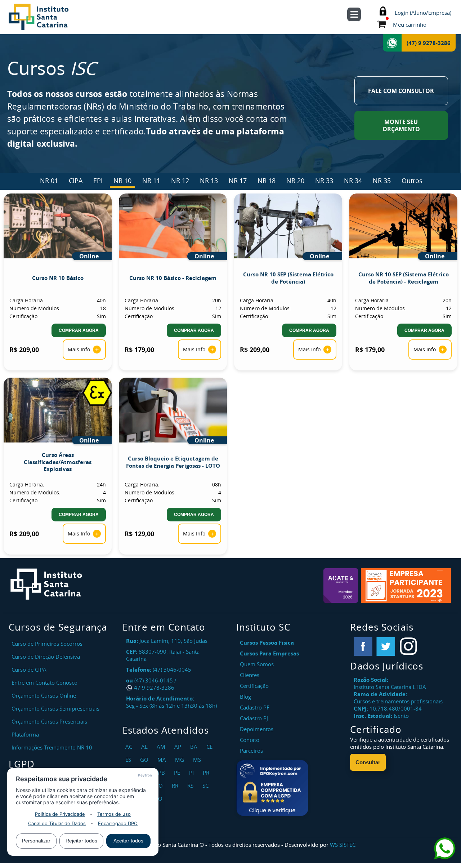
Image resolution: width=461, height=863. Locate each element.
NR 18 (267, 180)
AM (162, 746)
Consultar (367, 762)
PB (162, 772)
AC (129, 746)
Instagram (408, 646)
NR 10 (122, 180)
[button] (272, 788)
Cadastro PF (254, 707)
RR (176, 785)
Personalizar (36, 841)
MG (180, 759)
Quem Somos (257, 664)
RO (160, 785)
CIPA (75, 180)
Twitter (385, 646)
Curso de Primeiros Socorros (47, 643)
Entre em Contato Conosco (44, 682)
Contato (249, 739)
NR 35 (382, 180)
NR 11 (151, 180)
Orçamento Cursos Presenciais (49, 721)
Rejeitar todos (81, 841)
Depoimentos (256, 729)
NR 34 (353, 180)
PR (207, 772)
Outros (412, 180)
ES (129, 759)
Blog (245, 696)
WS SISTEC (342, 844)
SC (206, 785)
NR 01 (49, 180)
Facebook (363, 646)
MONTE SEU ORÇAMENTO (401, 125)
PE (178, 772)
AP (178, 746)
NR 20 (295, 180)
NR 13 (209, 180)
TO (159, 798)
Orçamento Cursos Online (44, 695)
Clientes (249, 675)
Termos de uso (114, 814)
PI (192, 772)
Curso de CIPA (29, 669)
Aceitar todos (128, 841)
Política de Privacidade (60, 814)
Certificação (254, 685)
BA (194, 746)
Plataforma (25, 734)
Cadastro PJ (254, 718)
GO (145, 759)
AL (145, 746)
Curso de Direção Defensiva (46, 656)
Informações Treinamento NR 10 (52, 747)
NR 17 (238, 180)
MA (162, 759)
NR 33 (324, 180)
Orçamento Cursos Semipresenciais (55, 708)
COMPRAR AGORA (79, 330)
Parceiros (251, 750)
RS (191, 785)
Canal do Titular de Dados (57, 823)
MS (198, 759)
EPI (98, 180)
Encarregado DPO (118, 823)
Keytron (145, 775)
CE (210, 746)
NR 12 (180, 180)
